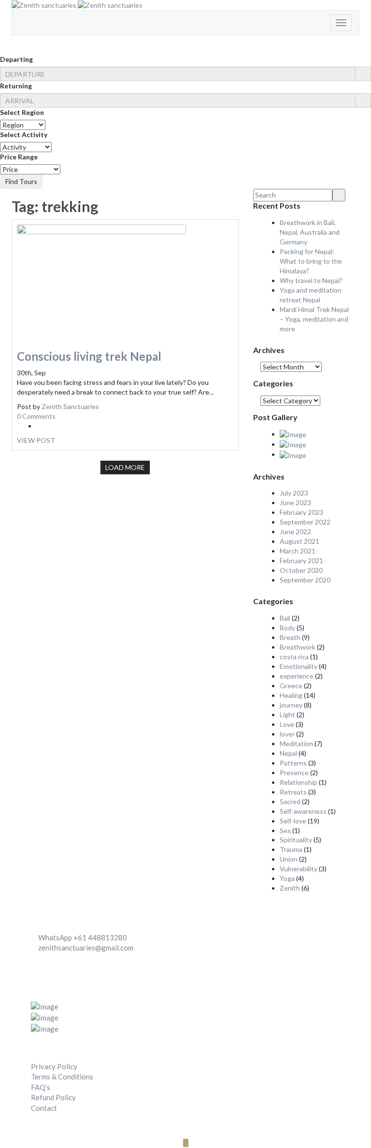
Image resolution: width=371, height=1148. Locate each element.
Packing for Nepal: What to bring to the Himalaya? (311, 261)
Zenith (290, 888)
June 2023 (295, 502)
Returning (16, 86)
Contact (44, 1108)
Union (289, 859)
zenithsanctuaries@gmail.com (85, 947)
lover (287, 734)
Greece (291, 685)
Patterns (293, 763)
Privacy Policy (54, 1066)
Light (287, 714)
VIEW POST (36, 440)
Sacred (290, 801)
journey (291, 705)
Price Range (19, 157)
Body (287, 628)
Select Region (22, 112)
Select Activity (23, 134)
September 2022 (305, 522)
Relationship (298, 782)
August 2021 (299, 541)
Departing (16, 59)
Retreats (293, 792)
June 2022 (295, 531)
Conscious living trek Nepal (89, 356)
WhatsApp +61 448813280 (82, 937)
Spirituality (296, 840)
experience (297, 676)
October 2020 (301, 570)
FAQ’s (40, 1087)
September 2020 (305, 580)
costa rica (294, 656)
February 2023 (301, 512)
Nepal (288, 753)
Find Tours (21, 181)
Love (287, 724)
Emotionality (298, 666)
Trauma (291, 849)
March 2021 (297, 551)
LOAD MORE (125, 467)
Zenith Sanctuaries (70, 406)
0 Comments (36, 416)
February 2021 (301, 560)
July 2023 (294, 493)
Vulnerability (298, 869)
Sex (285, 830)
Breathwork (297, 647)
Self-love (293, 821)
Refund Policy (53, 1097)
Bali (285, 618)
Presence (294, 772)
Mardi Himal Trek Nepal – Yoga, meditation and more (314, 319)
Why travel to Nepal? (311, 280)
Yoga (287, 878)
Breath (290, 637)
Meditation (296, 743)
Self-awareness (303, 811)
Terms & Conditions (62, 1076)
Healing (291, 695)
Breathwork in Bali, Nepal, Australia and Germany (310, 232)
